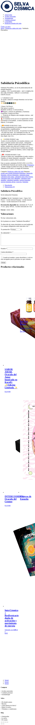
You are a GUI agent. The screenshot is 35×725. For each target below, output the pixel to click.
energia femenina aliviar (8, 182)
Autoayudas (8, 15)
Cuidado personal (10, 20)
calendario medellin (13, 180)
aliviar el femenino (13, 175)
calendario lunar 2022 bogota (24, 177)
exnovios (19, 182)
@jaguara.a (30, 165)
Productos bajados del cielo (13, 23)
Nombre (4, 248)
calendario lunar (24, 175)
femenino (25, 182)
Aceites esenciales (10, 16)
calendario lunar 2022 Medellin (10, 178)
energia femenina (25, 180)
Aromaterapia (9, 18)
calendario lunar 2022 (7, 177)
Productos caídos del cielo (13, 28)
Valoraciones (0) (10, 187)
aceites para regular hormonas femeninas (13, 173)
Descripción (8, 185)
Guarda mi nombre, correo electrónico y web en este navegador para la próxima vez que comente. (16, 258)
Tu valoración (5, 233)
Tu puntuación (6, 229)
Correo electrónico (7, 252)
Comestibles (8, 21)
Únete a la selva (5, 26)
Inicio (2, 28)
